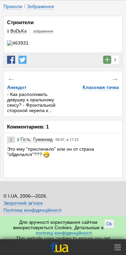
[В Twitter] (22, 60)
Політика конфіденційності (32, 210)
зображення (43, 31)
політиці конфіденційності (64, 233)
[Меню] (117, 247)
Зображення (40, 6)
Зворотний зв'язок (23, 203)
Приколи (12, 6)
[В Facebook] (11, 60)
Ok (109, 223)
